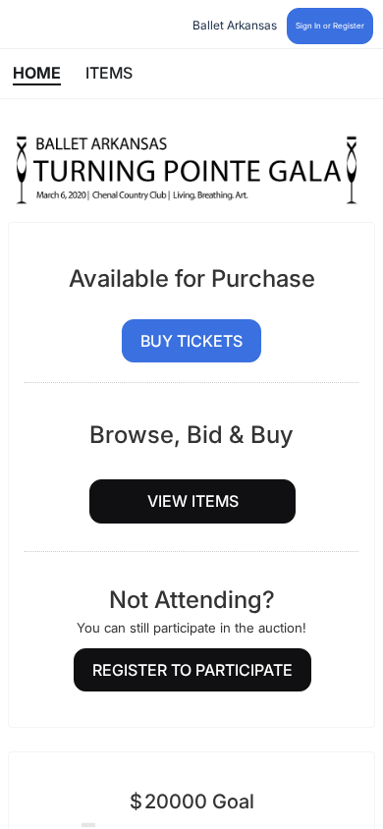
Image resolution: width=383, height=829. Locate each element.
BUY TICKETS (191, 341)
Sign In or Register (330, 25)
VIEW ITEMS (193, 501)
